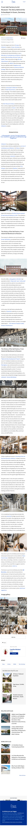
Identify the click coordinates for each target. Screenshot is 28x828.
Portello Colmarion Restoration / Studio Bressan (18, 696)
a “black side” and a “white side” (17, 281)
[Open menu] (2, 2)
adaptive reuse (17, 65)
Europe (17, 45)
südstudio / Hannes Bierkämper (8, 377)
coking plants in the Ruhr (15, 279)
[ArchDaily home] (13, 2)
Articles (9, 664)
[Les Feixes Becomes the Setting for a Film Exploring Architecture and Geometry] (5, 759)
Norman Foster (16, 57)
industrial (12, 156)
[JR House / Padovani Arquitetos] (7, 677)
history (17, 148)
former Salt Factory (5, 239)
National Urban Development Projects (11, 359)
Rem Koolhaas (9, 57)
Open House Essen (10, 89)
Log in (24, 1)
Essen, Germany (15, 47)
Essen (13, 108)
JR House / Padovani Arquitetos (18, 675)
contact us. (14, 566)
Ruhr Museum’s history (8, 104)
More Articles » (22, 775)
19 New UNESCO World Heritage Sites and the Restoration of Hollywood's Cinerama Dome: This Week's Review (19, 730)
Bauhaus (15, 168)
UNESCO (12, 63)
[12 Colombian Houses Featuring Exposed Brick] (5, 748)
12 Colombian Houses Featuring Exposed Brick (18, 746)
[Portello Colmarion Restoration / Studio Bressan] (7, 698)
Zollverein (3, 47)
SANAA (2, 59)
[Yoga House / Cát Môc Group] (7, 688)
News (3, 664)
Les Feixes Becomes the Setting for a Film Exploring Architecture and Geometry (19, 757)
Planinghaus (4, 365)
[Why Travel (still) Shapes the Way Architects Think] (5, 769)
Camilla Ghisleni (15, 649)
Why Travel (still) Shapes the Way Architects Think (18, 767)
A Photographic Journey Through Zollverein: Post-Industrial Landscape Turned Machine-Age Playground (13, 137)
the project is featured (11, 87)
